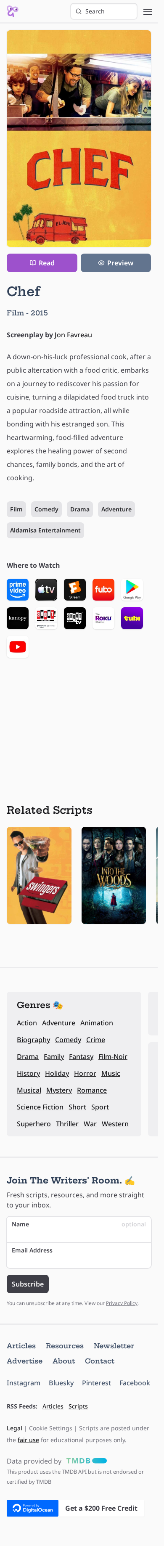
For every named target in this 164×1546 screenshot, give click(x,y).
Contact (99, 1361)
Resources (65, 1346)
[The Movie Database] (85, 1461)
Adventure (116, 509)
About (64, 1361)
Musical (29, 1090)
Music (110, 1073)
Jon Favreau (73, 334)
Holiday (57, 1073)
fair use (28, 1440)
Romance (92, 1090)
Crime (95, 1039)
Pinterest (96, 1382)
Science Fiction (40, 1107)
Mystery (59, 1090)
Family (54, 1056)
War (90, 1123)
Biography (33, 1039)
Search (95, 11)
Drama (80, 509)
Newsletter (114, 1346)
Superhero (34, 1123)
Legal (14, 1428)
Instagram (23, 1382)
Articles (21, 1346)
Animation (96, 1022)
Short (77, 1107)
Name (79, 1224)
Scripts (78, 1406)
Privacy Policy (122, 1303)
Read (47, 262)
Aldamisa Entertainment (45, 530)
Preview (120, 262)
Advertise (24, 1361)
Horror (85, 1073)
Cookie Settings (50, 1428)
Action (27, 1022)
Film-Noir (112, 1056)
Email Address (32, 1250)
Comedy (46, 509)
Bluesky (61, 1382)
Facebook (134, 1382)
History (28, 1073)
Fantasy (81, 1056)
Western (115, 1123)
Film (16, 509)
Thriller (67, 1123)
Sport (100, 1107)
